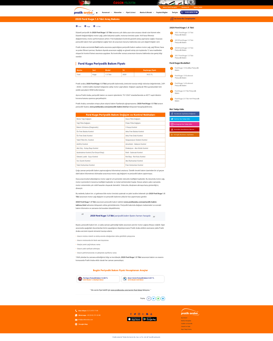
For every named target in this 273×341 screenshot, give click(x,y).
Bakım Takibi (198, 7)
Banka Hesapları (186, 320)
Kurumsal (106, 12)
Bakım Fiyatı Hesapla (170, 7)
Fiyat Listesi (130, 12)
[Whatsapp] (158, 298)
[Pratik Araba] (190, 312)
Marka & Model (146, 12)
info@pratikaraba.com (85, 320)
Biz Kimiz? (184, 318)
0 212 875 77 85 (88, 311)
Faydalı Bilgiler (162, 12)
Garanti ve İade (185, 326)
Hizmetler (118, 12)
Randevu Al (185, 7)
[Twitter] (153, 298)
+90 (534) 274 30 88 (89, 315)
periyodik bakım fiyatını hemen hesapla (120, 216)
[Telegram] (163, 298)
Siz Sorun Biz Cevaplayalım (184, 19)
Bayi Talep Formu (186, 329)
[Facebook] (149, 298)
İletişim (175, 12)
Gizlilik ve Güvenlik (186, 323)
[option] (98, 279)
